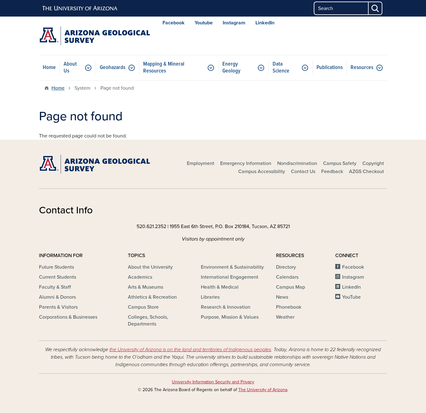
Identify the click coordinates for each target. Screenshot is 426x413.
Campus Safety (339, 163)
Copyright (373, 163)
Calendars (287, 277)
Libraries (210, 297)
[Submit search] (375, 8)
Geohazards (112, 67)
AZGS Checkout (366, 171)
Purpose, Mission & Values (230, 317)
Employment (200, 163)
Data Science (281, 68)
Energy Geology (231, 68)
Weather (285, 317)
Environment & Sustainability (232, 267)
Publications (330, 67)
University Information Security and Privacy (213, 382)
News (282, 297)
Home (49, 67)
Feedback (332, 171)
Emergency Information (245, 163)
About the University (150, 267)
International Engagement (229, 277)
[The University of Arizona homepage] (80, 8)
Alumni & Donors (57, 297)
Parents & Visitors (58, 307)
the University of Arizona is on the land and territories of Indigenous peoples (190, 349)
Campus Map (290, 287)
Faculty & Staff (55, 287)
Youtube (204, 23)
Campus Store (143, 307)
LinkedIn (264, 23)
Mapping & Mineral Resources (163, 68)
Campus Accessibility (261, 171)
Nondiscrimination (297, 163)
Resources (362, 67)
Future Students (56, 267)
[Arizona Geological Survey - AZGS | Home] (94, 35)
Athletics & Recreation (152, 297)
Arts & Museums (145, 287)
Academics (140, 277)
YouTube (351, 297)
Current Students (57, 277)
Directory (286, 267)
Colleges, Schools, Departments (148, 320)
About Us (70, 68)
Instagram (234, 23)
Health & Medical (220, 287)
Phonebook (288, 307)
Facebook (173, 23)
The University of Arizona (262, 389)
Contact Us (303, 171)
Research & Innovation (225, 307)
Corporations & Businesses (68, 317)
